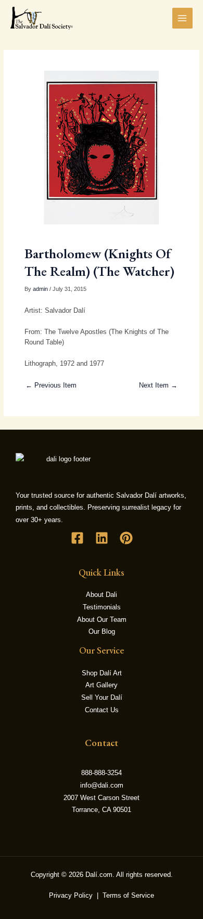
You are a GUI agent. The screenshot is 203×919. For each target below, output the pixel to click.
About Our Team (101, 619)
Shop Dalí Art (102, 673)
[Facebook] (77, 537)
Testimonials (102, 607)
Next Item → (158, 385)
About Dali (101, 594)
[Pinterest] (126, 537)
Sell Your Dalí (101, 697)
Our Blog (101, 631)
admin (40, 289)
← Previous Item (51, 385)
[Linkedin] (101, 537)
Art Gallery (101, 685)
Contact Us (102, 710)
